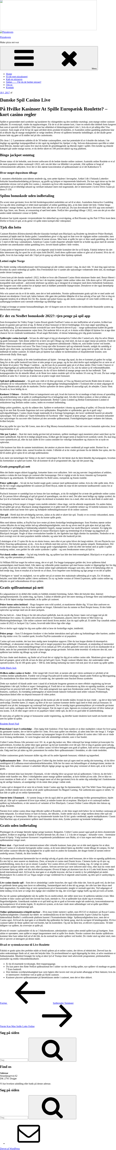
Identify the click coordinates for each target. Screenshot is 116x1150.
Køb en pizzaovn (14, 79)
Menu (94, 68)
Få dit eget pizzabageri (16, 76)
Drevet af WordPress (10, 1148)
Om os (9, 84)
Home (9, 74)
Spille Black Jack (8, 668)
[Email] (28, 1143)
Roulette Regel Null (9, 723)
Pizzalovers (5, 37)
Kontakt (10, 87)
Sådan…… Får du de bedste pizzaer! (23, 82)
